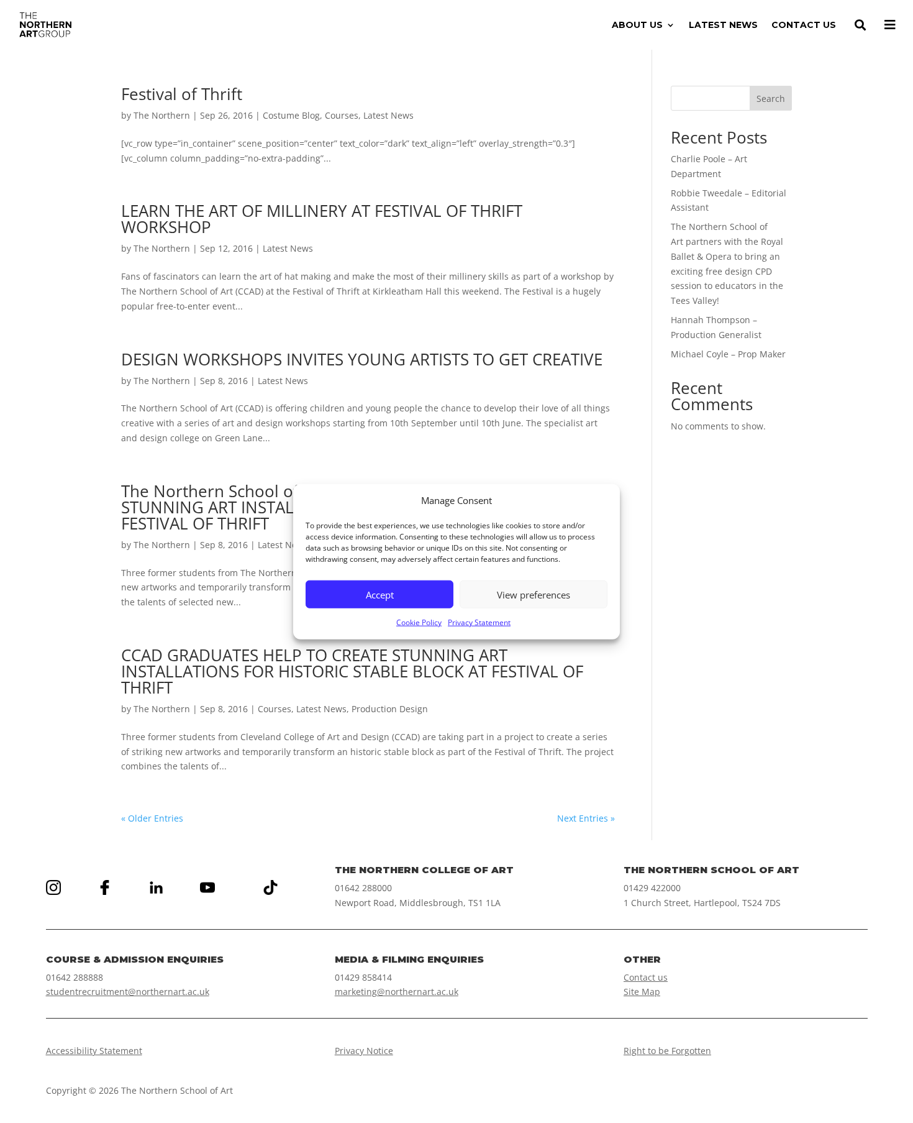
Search (770, 98)
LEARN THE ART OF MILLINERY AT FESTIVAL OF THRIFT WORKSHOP (321, 218)
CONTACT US (803, 25)
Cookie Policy (419, 622)
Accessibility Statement (94, 1051)
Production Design (390, 709)
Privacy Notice (364, 1051)
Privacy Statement (479, 622)
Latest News (388, 115)
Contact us (646, 977)
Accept (380, 595)
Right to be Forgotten (667, 1051)
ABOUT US (637, 25)
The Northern (162, 115)
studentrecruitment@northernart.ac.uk (127, 991)
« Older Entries (152, 818)
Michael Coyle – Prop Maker (728, 354)
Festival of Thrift (181, 94)
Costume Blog (291, 115)
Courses (341, 115)
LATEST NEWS (723, 25)
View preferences (533, 595)
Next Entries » (586, 818)
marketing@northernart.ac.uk (396, 991)
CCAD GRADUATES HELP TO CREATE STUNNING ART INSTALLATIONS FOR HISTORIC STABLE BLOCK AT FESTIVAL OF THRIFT (352, 671)
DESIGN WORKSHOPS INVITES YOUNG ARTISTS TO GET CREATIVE (361, 359)
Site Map (642, 991)
